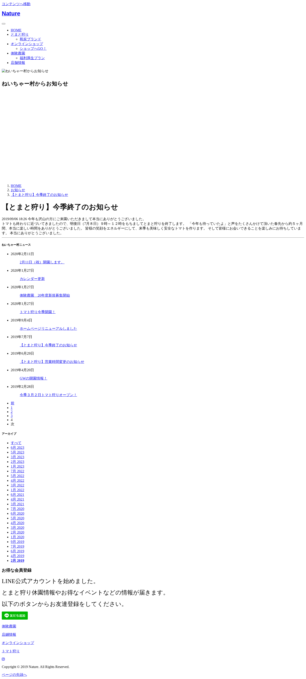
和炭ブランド (30, 39)
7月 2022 (17, 471)
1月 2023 (17, 466)
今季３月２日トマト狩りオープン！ (48, 395)
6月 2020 (17, 513)
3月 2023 (17, 457)
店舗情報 (18, 63)
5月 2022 (17, 476)
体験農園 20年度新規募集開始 (45, 295)
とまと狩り (20, 34)
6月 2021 (17, 495)
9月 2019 (17, 542)
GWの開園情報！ (33, 378)
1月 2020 (17, 537)
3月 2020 (17, 527)
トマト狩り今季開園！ (38, 312)
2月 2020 (17, 532)
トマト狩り (11, 651)
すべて (16, 443)
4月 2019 (17, 556)
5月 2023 (17, 452)
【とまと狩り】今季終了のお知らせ (48, 345)
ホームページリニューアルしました (48, 328)
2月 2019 (17, 560)
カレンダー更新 (32, 279)
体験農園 (18, 53)
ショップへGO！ (33, 48)
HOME (16, 30)
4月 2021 (17, 499)
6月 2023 (17, 447)
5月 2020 (17, 518)
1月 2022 (17, 490)
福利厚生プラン (32, 58)
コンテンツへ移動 (16, 4)
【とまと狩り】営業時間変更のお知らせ (52, 362)
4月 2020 (17, 523)
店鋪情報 (9, 634)
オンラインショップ (27, 44)
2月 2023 (17, 462)
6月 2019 (17, 551)
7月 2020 (17, 509)
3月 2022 (17, 485)
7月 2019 (17, 546)
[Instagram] (3, 659)
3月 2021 (17, 504)
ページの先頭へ (14, 675)
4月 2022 (17, 480)
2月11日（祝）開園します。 (42, 262)
